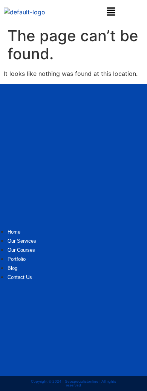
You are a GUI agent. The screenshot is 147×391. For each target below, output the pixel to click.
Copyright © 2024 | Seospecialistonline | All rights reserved (73, 383)
